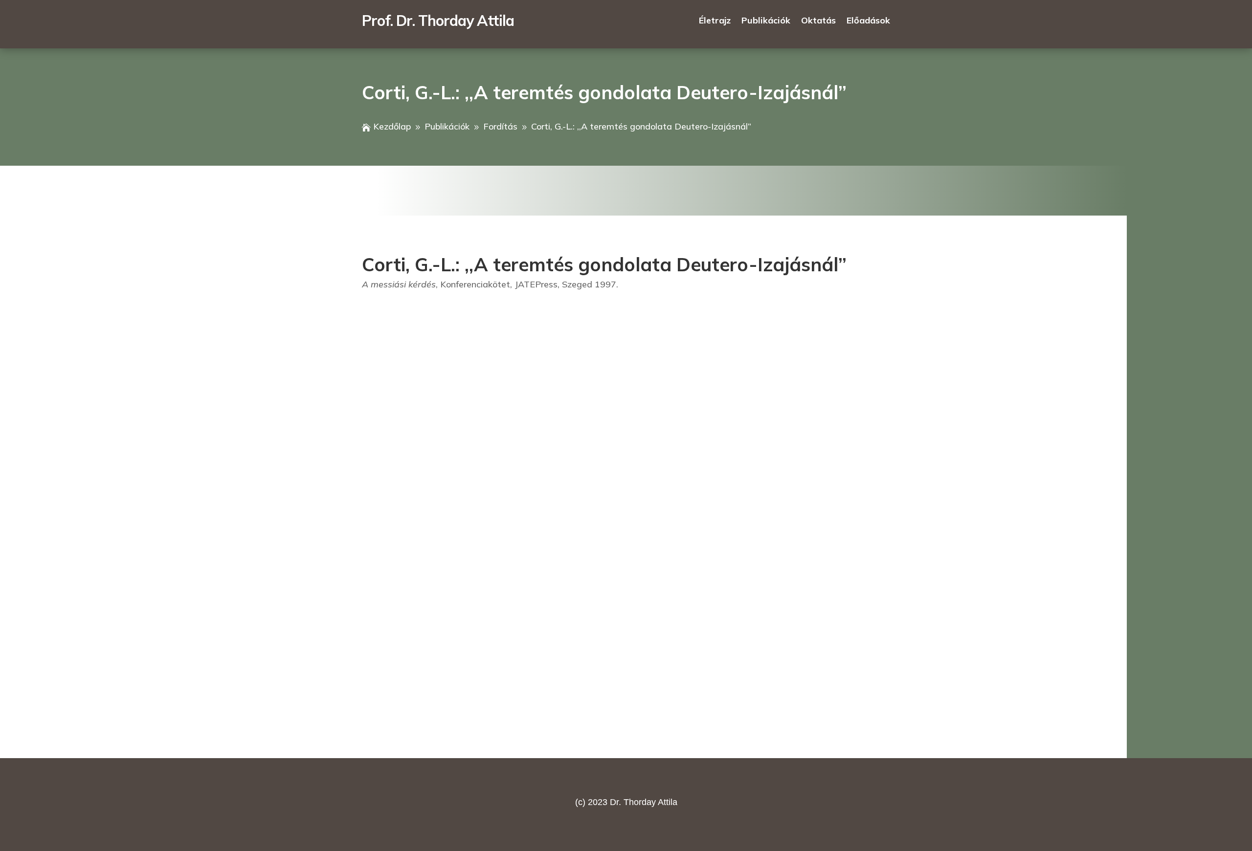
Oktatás (818, 21)
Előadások (868, 21)
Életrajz (715, 21)
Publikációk (765, 21)
